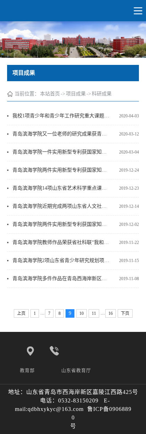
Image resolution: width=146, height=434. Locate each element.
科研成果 (102, 93)
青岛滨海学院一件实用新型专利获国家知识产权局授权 (61, 152)
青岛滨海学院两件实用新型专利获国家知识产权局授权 (61, 170)
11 (94, 313)
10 (81, 313)
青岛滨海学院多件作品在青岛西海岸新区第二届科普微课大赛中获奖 (61, 278)
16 (110, 313)
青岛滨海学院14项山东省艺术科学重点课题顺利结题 (61, 188)
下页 (125, 313)
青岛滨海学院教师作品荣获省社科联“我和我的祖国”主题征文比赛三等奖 (61, 242)
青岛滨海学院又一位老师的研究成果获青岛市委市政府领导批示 (61, 134)
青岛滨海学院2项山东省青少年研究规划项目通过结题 (61, 260)
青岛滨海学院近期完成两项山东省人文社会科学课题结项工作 (61, 206)
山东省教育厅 (76, 370)
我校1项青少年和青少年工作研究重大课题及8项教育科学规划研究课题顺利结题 (61, 115)
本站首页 (50, 93)
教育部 (28, 370)
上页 (21, 313)
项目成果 (76, 93)
